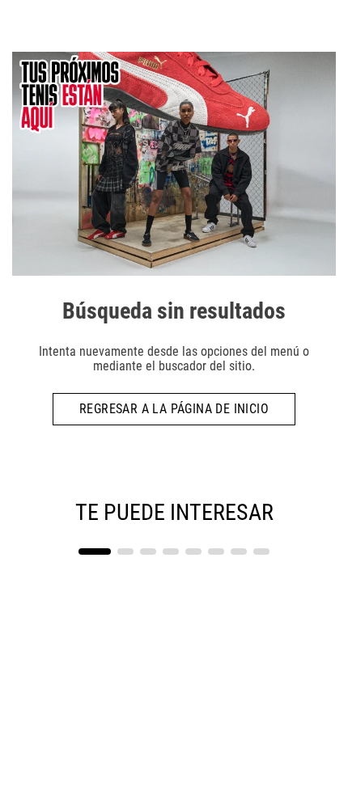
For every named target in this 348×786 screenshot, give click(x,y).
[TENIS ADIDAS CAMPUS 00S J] (93, 540)
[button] (95, 551)
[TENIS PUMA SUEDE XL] (255, 540)
